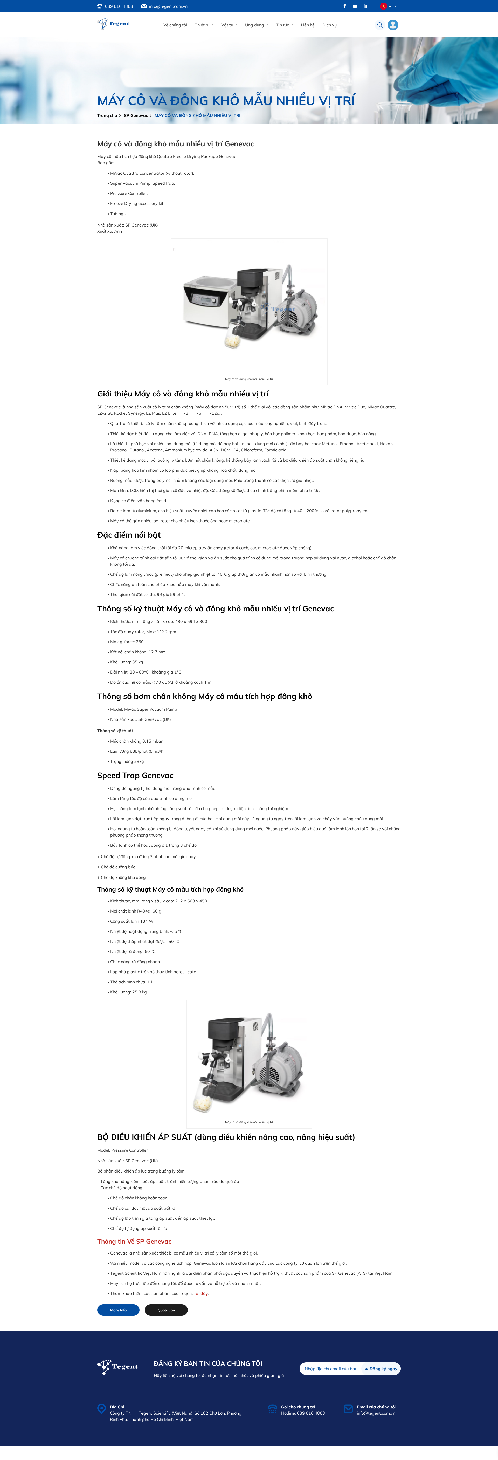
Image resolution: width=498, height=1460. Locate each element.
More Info (118, 1310)
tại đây (201, 1293)
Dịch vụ (329, 25)
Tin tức (282, 25)
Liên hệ (308, 25)
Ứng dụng (254, 25)
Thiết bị (202, 25)
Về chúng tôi (175, 25)
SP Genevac (136, 115)
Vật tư (227, 25)
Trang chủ (107, 115)
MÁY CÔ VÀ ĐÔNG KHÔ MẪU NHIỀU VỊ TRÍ (197, 115)
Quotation (166, 1310)
